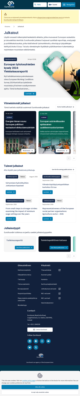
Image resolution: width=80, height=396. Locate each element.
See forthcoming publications (62, 169)
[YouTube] (48, 341)
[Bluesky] (29, 347)
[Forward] (74, 158)
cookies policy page (28, 381)
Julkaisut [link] (21, 26)
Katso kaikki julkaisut (64, 107)
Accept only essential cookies (40, 392)
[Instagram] (42, 341)
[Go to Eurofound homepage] (13, 4)
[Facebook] (36, 341)
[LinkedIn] (29, 341)
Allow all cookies (40, 387)
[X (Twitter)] (36, 347)
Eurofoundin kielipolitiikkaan (13, 20)
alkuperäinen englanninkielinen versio (50, 17)
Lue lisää (31, 94)
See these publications (23, 248)
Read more (29, 151)
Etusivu (7, 26)
